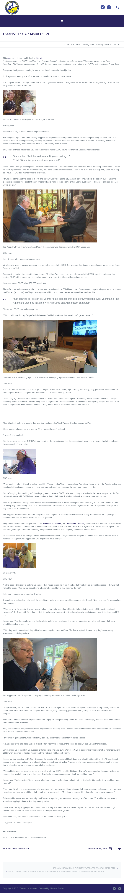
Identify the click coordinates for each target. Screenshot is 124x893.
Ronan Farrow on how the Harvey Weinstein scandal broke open (84, 868)
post (9, 58)
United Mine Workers (75, 523)
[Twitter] (102, 7)
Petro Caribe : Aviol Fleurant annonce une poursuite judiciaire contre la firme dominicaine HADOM (56, 871)
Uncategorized (88, 44)
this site (39, 58)
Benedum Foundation (52, 523)
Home (77, 44)
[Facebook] (109, 7)
